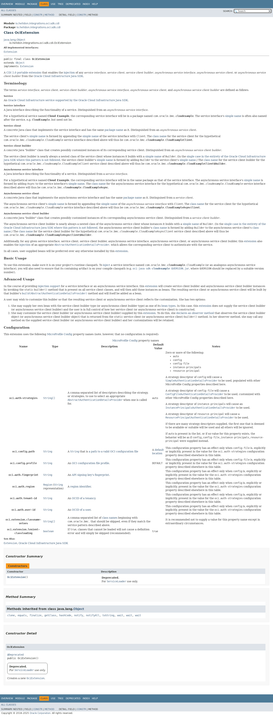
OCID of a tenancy (83, 498)
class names (109, 517)
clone (11, 615)
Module (20, 4)
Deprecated (73, 4)
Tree (61, 4)
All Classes (8, 10)
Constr (37, 15)
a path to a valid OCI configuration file (113, 451)
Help (95, 4)
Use (53, 4)
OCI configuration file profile (90, 463)
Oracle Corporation (40, 713)
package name (114, 129)
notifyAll (92, 615)
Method (49, 15)
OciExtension (16, 577)
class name (159, 136)
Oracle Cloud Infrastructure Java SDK (58, 76)
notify (78, 615)
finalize (35, 615)
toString (108, 615)
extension (250, 241)
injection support (49, 286)
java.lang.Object (14, 39)
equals (22, 615)
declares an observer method (195, 313)
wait (120, 615)
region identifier (80, 486)
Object (20, 62)
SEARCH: (228, 11)
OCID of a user (81, 509)
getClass (50, 615)
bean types (168, 305)
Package (32, 4)
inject (106, 264)
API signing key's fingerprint (90, 474)
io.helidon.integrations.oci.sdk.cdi (37, 23)
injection (69, 72)
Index (86, 4)
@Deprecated (15, 654)
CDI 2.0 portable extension (23, 72)
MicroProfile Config (59, 334)
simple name (233, 115)
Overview (7, 4)
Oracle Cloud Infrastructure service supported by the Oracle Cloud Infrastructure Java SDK (68, 100)
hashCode (65, 615)
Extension (10, 51)
